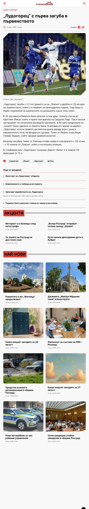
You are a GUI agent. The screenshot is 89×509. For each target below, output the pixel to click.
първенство (13, 161)
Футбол (14, 10)
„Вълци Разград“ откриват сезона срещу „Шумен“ (62, 225)
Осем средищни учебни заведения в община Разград (64, 436)
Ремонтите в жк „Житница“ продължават (20, 298)
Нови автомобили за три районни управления (18, 436)
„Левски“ (26, 161)
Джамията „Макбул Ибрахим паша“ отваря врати (63, 297)
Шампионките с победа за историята (23, 184)
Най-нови (15, 254)
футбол (50, 161)
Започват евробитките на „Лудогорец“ (24, 192)
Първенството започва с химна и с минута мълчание (31, 203)
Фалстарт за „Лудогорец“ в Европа (22, 176)
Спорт (6, 10)
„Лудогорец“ (38, 161)
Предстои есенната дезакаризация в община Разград (19, 390)
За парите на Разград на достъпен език (18, 238)
